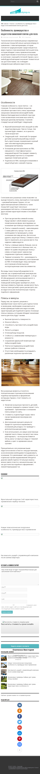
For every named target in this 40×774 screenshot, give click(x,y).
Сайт (3, 599)
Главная (5, 24)
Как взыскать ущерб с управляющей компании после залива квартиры (23, 671)
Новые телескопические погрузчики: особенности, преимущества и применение (18, 528)
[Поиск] (37, 1)
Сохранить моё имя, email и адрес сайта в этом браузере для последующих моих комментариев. (19, 607)
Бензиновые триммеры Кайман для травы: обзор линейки (22, 678)
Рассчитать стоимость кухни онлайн (17, 624)
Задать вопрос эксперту (20, 646)
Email (3, 593)
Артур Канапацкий (13, 37)
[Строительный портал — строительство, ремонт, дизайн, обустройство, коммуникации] (20, 12)
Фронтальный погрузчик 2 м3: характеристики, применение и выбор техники (19, 500)
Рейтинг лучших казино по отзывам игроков (15, 695)
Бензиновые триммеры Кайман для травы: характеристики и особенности (22, 685)
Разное (12, 24)
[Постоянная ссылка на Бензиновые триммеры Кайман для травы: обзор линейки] (4, 681)
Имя (2, 587)
